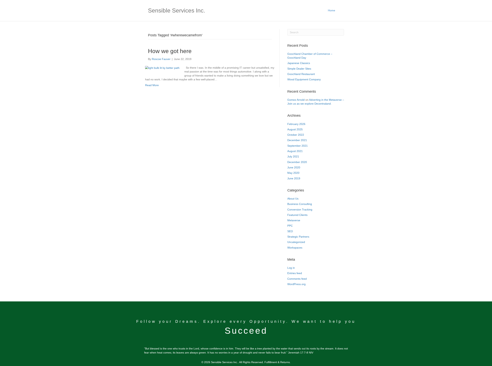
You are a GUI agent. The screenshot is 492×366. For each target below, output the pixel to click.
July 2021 (293, 156)
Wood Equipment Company (304, 79)
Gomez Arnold (296, 99)
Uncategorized (296, 242)
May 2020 (293, 172)
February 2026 (296, 124)
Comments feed (297, 278)
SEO (290, 231)
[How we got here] (162, 67)
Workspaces (294, 247)
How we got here (170, 51)
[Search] (341, 10)
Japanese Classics (298, 63)
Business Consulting (299, 203)
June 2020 (293, 167)
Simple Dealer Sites (299, 68)
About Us (292, 198)
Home (331, 10)
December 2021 (297, 140)
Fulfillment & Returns (277, 362)
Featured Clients (297, 214)
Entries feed (294, 273)
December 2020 (297, 162)
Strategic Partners (298, 236)
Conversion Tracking (299, 209)
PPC (290, 225)
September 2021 (297, 145)
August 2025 (295, 129)
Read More (152, 85)
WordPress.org (296, 284)
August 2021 (295, 151)
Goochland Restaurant (301, 74)
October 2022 (295, 134)
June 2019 (293, 178)
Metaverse (293, 220)
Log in (291, 267)
